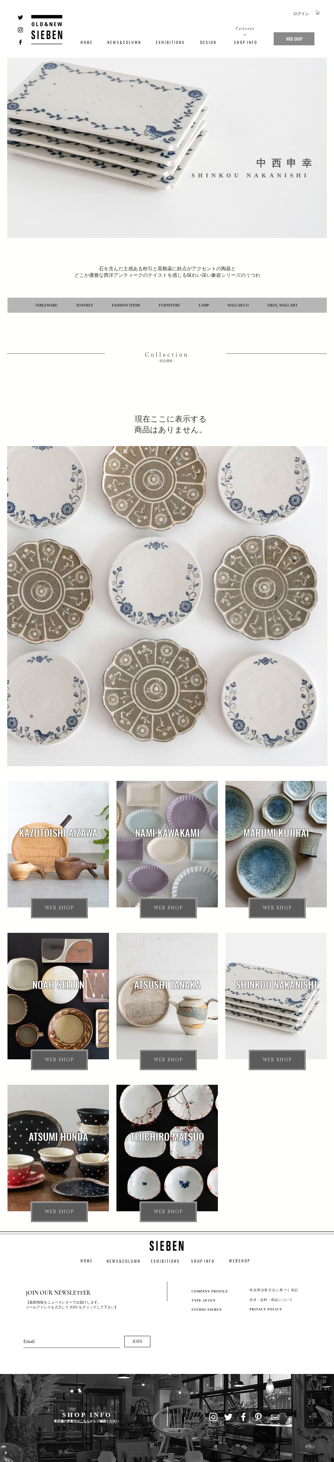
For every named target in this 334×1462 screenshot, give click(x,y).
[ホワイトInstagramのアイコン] (213, 1417)
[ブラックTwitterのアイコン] (20, 17)
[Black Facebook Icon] (20, 42)
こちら (85, 1421)
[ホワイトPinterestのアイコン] (258, 1417)
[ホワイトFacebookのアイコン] (243, 1417)
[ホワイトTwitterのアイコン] (228, 1417)
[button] (317, 12)
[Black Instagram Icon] (20, 29)
